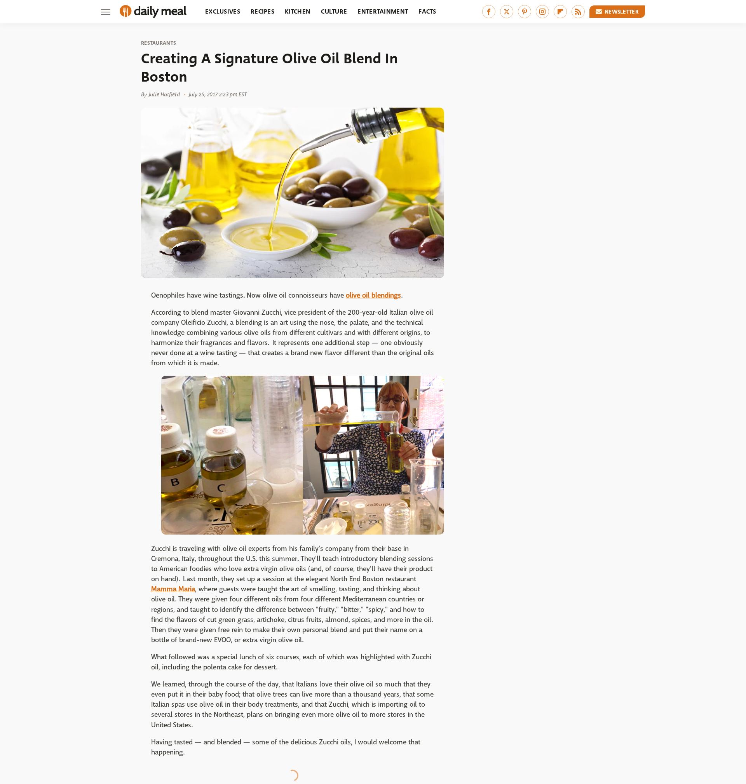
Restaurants (158, 43)
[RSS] (578, 11)
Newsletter (622, 12)
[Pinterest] (524, 11)
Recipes (262, 11)
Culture (334, 11)
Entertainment (382, 11)
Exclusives (222, 11)
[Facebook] (488, 11)
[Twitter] (506, 11)
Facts (427, 11)
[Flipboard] (560, 11)
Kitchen (297, 11)
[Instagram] (542, 11)
